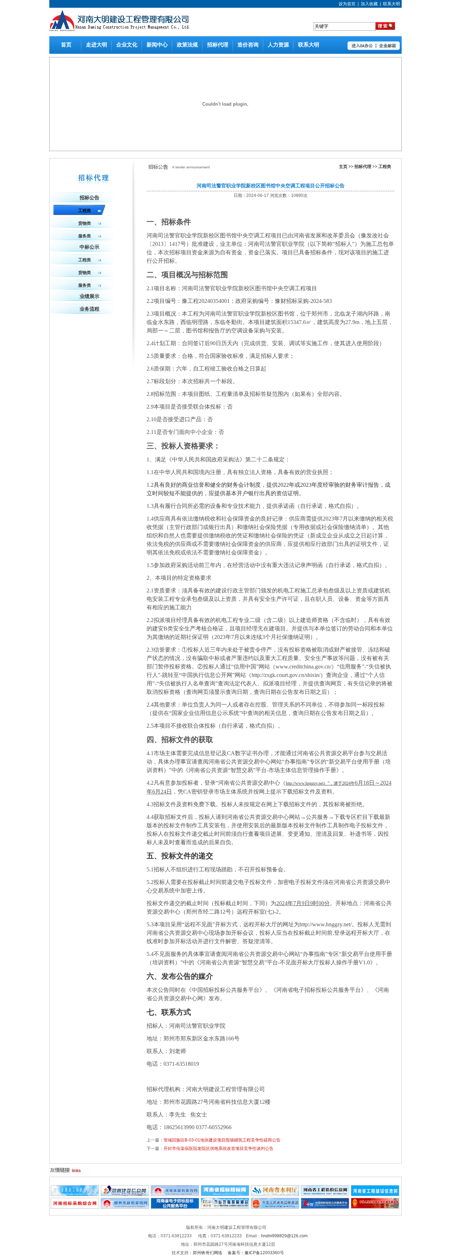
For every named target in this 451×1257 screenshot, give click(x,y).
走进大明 (96, 45)
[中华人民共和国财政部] (275, 1207)
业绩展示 (89, 296)
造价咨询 (248, 45)
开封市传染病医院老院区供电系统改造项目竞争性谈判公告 (218, 1148)
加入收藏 (369, 3)
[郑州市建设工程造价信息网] (75, 1194)
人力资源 (278, 45)
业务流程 (89, 309)
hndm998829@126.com (284, 1235)
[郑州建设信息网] (125, 1194)
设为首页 (347, 3)
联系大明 (391, 3)
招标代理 (217, 45)
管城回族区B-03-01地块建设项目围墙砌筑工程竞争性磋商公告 (221, 1140)
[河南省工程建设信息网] (375, 1194)
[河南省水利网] (275, 1194)
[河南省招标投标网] (225, 1194)
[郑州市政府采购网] (125, 1207)
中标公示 (89, 247)
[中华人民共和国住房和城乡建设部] (375, 1207)
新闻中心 (157, 45)
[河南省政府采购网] (175, 1194)
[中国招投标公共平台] (325, 1207)
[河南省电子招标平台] (175, 1207)
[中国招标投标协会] (225, 1207)
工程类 (384, 166)
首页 (66, 45)
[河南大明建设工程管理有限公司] (119, 29)
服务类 (84, 236)
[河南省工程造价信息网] (325, 1194)
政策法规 (187, 45)
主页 (343, 166)
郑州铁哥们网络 (208, 1252)
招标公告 (89, 197)
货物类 (84, 223)
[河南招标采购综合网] (75, 1207)
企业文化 (126, 45)
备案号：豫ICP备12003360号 (256, 1252)
